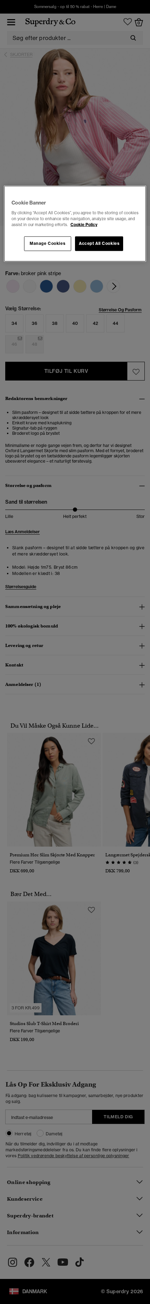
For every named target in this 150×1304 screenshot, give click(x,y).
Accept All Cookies (99, 243)
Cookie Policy (83, 224)
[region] (75, 224)
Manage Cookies (47, 243)
